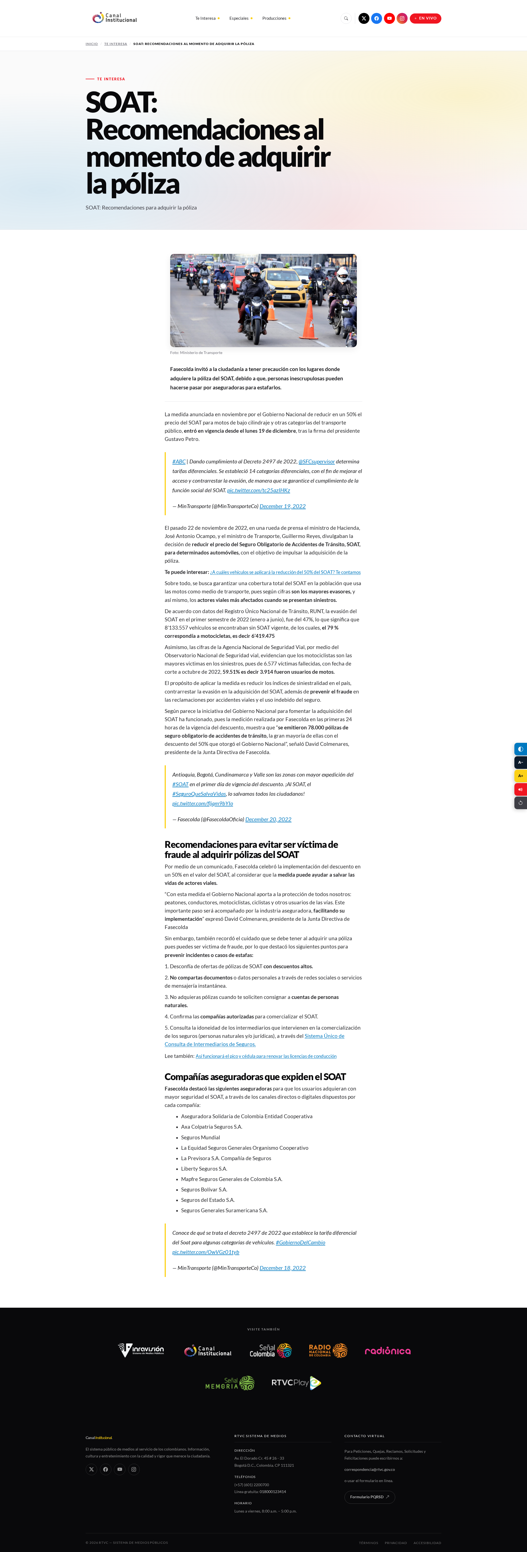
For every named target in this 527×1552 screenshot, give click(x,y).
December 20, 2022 (268, 819)
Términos (368, 1543)
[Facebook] (376, 18)
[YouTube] (389, 18)
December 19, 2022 (283, 506)
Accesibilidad (427, 1543)
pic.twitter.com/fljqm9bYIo (202, 803)
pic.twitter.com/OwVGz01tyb (205, 1251)
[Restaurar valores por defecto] (520, 803)
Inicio (92, 44)
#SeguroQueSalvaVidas (199, 793)
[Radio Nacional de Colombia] (328, 1350)
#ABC (179, 461)
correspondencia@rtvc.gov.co (369, 1469)
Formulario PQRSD (366, 1497)
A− (520, 762)
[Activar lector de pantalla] (520, 789)
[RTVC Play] (297, 1382)
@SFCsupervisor (317, 461)
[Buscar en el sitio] (346, 18)
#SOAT (180, 784)
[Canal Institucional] (208, 1350)
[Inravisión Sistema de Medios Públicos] (141, 1350)
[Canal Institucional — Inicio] (114, 18)
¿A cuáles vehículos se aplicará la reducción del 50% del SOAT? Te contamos (285, 572)
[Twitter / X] (363, 18)
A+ (520, 776)
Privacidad (396, 1543)
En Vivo (428, 18)
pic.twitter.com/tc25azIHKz (258, 490)
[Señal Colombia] (271, 1350)
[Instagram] (402, 18)
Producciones (274, 18)
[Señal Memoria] (229, 1382)
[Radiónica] (388, 1350)
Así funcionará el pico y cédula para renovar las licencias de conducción (266, 1056)
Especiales (239, 18)
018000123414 (273, 1491)
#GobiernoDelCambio (300, 1242)
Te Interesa (205, 18)
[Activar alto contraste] (520, 749)
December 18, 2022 (283, 1267)
